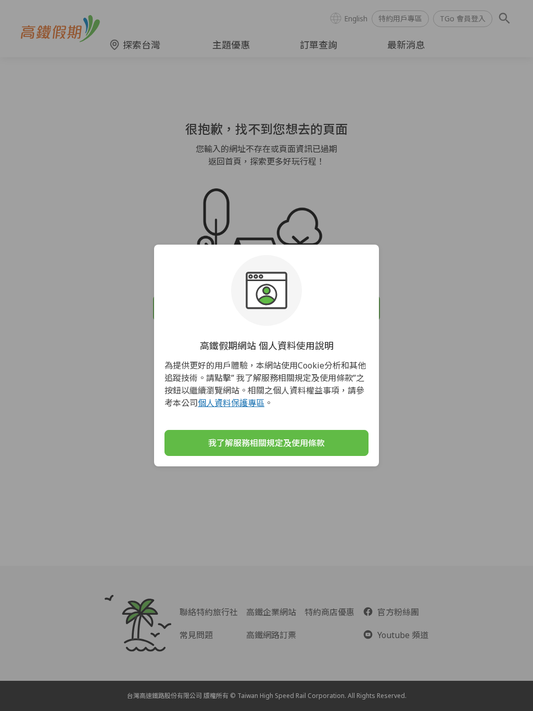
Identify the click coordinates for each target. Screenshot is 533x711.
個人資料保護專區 (231, 403)
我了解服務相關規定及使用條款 (266, 443)
